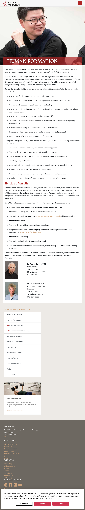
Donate (7, 458)
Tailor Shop (8, 478)
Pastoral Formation (14, 347)
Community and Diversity (19, 331)
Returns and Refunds (11, 453)
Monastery (8, 464)
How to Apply (12, 358)
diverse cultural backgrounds (48, 216)
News (6, 489)
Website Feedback (10, 449)
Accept (61, 503)
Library (6, 468)
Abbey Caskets (9, 466)
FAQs (9, 369)
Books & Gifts (9, 475)
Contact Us (11, 374)
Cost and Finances (14, 363)
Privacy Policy (9, 451)
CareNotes (8, 473)
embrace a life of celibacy (30, 232)
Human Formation (14, 320)
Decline (42, 503)
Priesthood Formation (18, 309)
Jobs (5, 456)
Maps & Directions (10, 437)
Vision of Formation (14, 314)
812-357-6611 (12, 444)
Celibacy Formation (17, 325)
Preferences (24, 503)
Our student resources (15, 411)
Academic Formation (15, 342)
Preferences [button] (48, 498)
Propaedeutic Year (14, 352)
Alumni (6, 471)
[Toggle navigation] (80, 3)
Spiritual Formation (14, 336)
